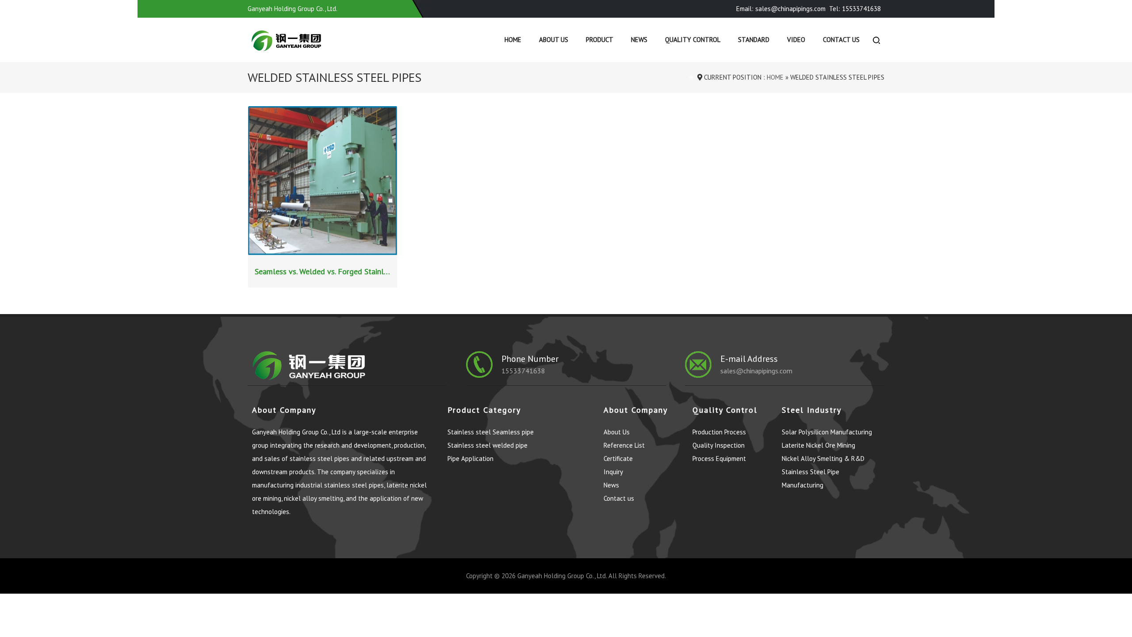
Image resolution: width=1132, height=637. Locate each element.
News (639, 39)
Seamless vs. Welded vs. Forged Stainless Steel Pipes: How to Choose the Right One (324, 271)
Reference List (624, 445)
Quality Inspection (718, 445)
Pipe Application (470, 458)
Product (599, 39)
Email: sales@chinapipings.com (781, 8)
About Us (553, 39)
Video (796, 39)
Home (513, 39)
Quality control (692, 39)
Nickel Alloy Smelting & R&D (823, 458)
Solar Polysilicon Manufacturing (827, 432)
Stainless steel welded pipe (487, 445)
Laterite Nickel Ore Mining (818, 445)
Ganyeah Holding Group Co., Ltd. (562, 576)
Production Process (719, 432)
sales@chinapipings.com (756, 370)
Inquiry (613, 472)
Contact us (841, 39)
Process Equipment (719, 458)
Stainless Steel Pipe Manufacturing (810, 478)
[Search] (876, 40)
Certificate (618, 458)
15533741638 (523, 370)
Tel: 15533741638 (855, 8)
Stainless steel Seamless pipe (490, 432)
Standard (753, 39)
